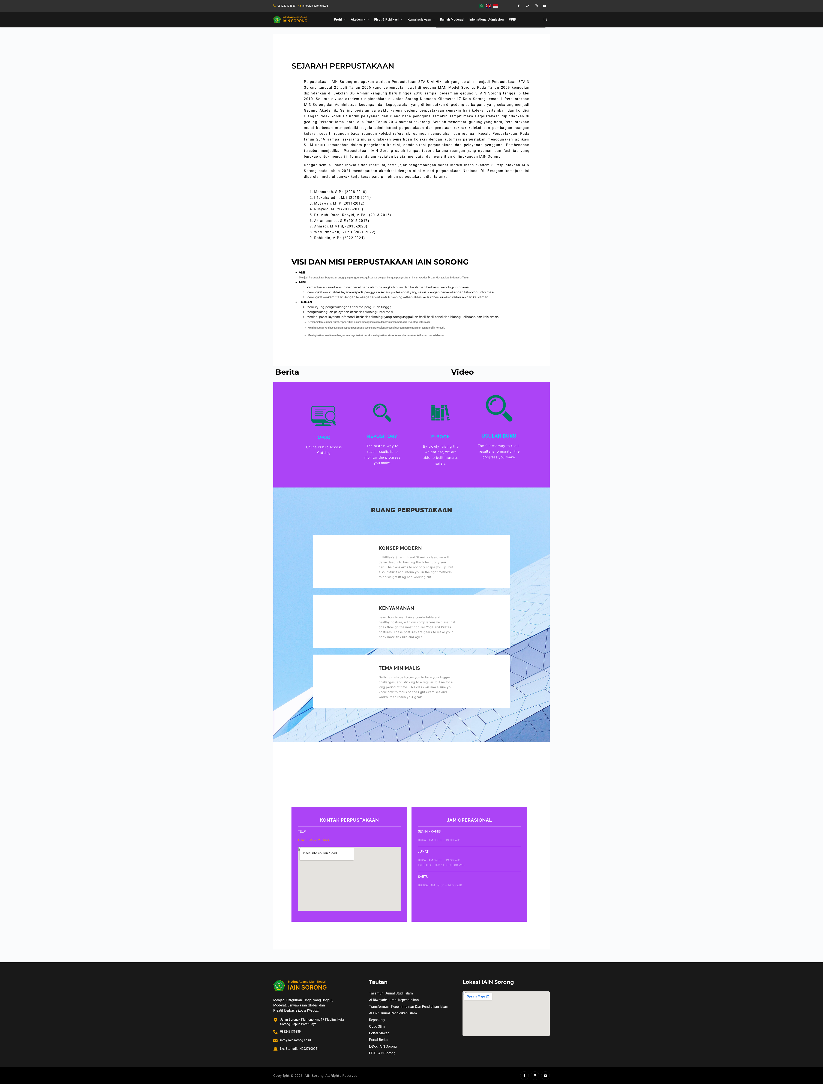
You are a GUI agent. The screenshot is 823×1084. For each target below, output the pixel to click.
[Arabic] (482, 5)
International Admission (486, 19)
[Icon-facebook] (524, 1075)
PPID (512, 19)
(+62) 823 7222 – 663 (313, 840)
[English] (489, 5)
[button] (545, 19)
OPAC (324, 437)
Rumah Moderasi (452, 19)
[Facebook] (517, 6)
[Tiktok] (525, 6)
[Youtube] (543, 6)
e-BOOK (440, 436)
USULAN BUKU (499, 436)
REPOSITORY (382, 436)
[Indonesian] (496, 5)
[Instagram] (534, 6)
